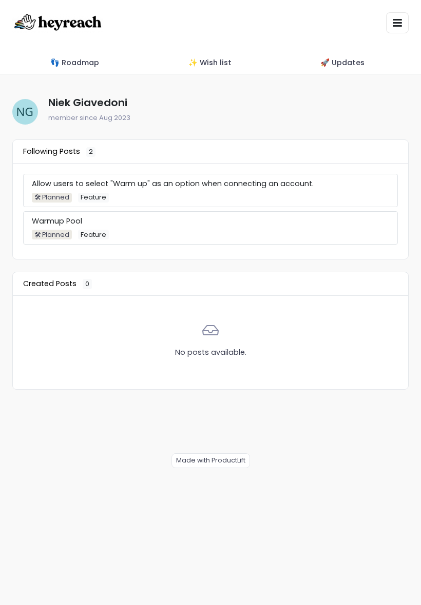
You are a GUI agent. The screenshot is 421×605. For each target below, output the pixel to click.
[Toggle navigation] (397, 22)
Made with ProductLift (210, 460)
